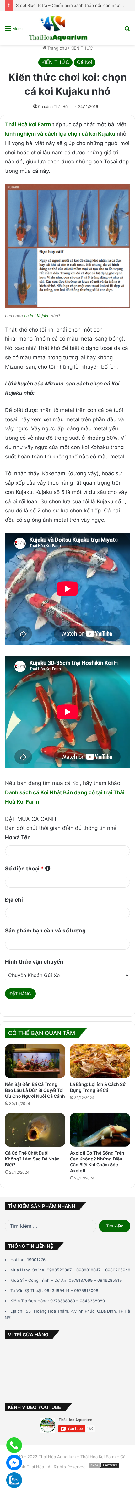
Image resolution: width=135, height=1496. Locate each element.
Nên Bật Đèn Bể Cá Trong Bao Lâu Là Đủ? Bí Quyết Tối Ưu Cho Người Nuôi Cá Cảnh (35, 1090)
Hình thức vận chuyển (34, 962)
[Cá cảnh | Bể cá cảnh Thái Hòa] (58, 28)
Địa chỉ (14, 900)
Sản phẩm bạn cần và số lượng (45, 930)
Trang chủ (56, 48)
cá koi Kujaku (37, 315)
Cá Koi (84, 62)
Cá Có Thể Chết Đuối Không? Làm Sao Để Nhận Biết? (32, 1158)
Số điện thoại (24, 868)
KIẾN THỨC (81, 48)
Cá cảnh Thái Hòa (54, 106)
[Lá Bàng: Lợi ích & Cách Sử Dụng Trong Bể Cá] (100, 1061)
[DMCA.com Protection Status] (104, 1466)
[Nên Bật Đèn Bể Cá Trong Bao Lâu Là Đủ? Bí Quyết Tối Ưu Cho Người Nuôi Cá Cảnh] (35, 1061)
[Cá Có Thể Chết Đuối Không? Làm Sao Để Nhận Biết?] (35, 1130)
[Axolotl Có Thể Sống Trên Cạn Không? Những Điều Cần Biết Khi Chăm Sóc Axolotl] (100, 1130)
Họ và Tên (18, 837)
